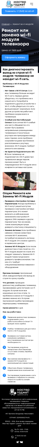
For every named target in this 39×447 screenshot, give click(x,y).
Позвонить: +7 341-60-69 (19, 11)
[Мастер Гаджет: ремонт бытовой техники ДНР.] (16, 4)
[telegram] (17, 442)
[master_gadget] (21, 442)
